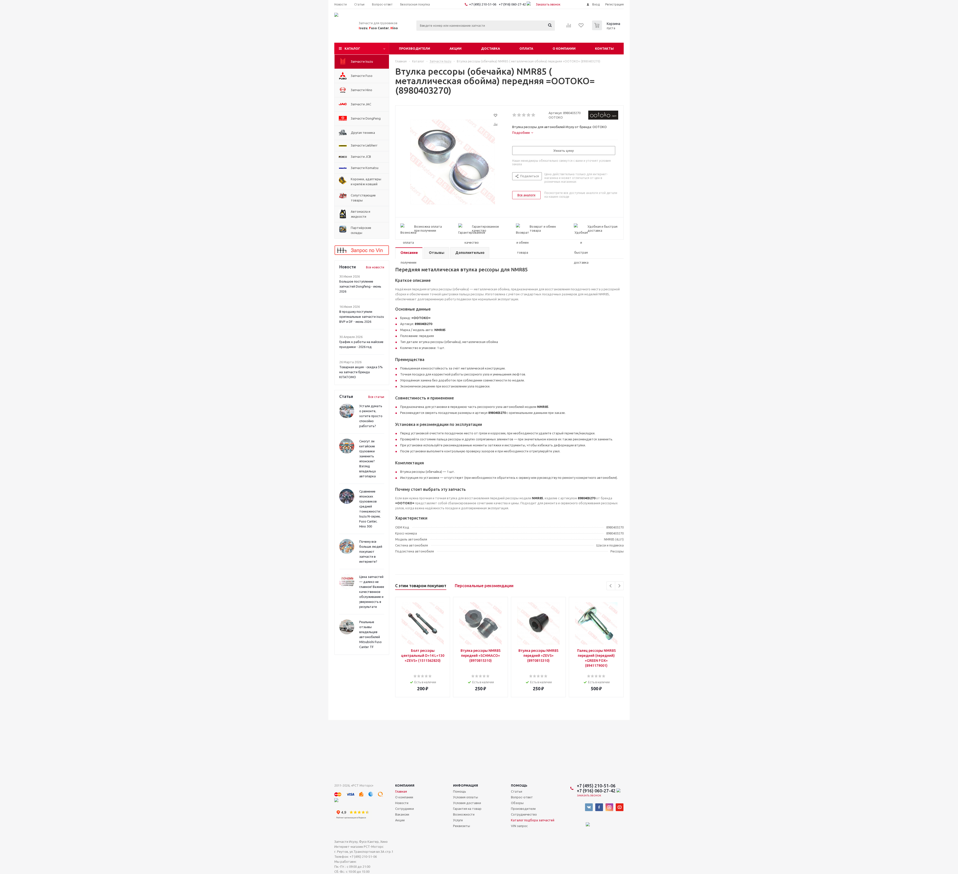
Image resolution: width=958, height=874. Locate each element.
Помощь (519, 785)
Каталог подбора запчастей (532, 820)
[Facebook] (599, 807)
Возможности (464, 814)
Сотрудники (404, 808)
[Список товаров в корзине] (607, 28)
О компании (564, 48)
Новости (401, 803)
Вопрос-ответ (522, 797)
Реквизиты (461, 826)
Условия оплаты (465, 797)
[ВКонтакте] (589, 807)
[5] (533, 115)
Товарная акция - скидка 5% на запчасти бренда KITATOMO (361, 372)
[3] (524, 115)
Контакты (604, 48)
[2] (519, 115)
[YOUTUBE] (619, 807)
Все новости (375, 267)
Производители (414, 48)
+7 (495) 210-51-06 (483, 4)
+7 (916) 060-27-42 (513, 4)
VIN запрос (519, 826)
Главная (401, 791)
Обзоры (517, 803)
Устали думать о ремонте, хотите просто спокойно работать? (370, 416)
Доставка (490, 48)
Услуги (458, 820)
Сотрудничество (524, 814)
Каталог (352, 48)
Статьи (516, 791)
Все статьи (376, 396)
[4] (528, 115)
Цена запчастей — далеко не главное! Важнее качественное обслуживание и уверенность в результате (371, 591)
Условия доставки (467, 803)
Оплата (526, 48)
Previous (611, 586)
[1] (514, 115)
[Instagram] (609, 807)
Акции (456, 48)
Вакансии (402, 814)
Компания (404, 785)
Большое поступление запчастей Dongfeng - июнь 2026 (360, 286)
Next (619, 586)
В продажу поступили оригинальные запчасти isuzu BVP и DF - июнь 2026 (361, 316)
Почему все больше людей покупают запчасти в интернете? (370, 551)
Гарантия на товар (467, 808)
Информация (465, 785)
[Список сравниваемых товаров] (569, 27)
